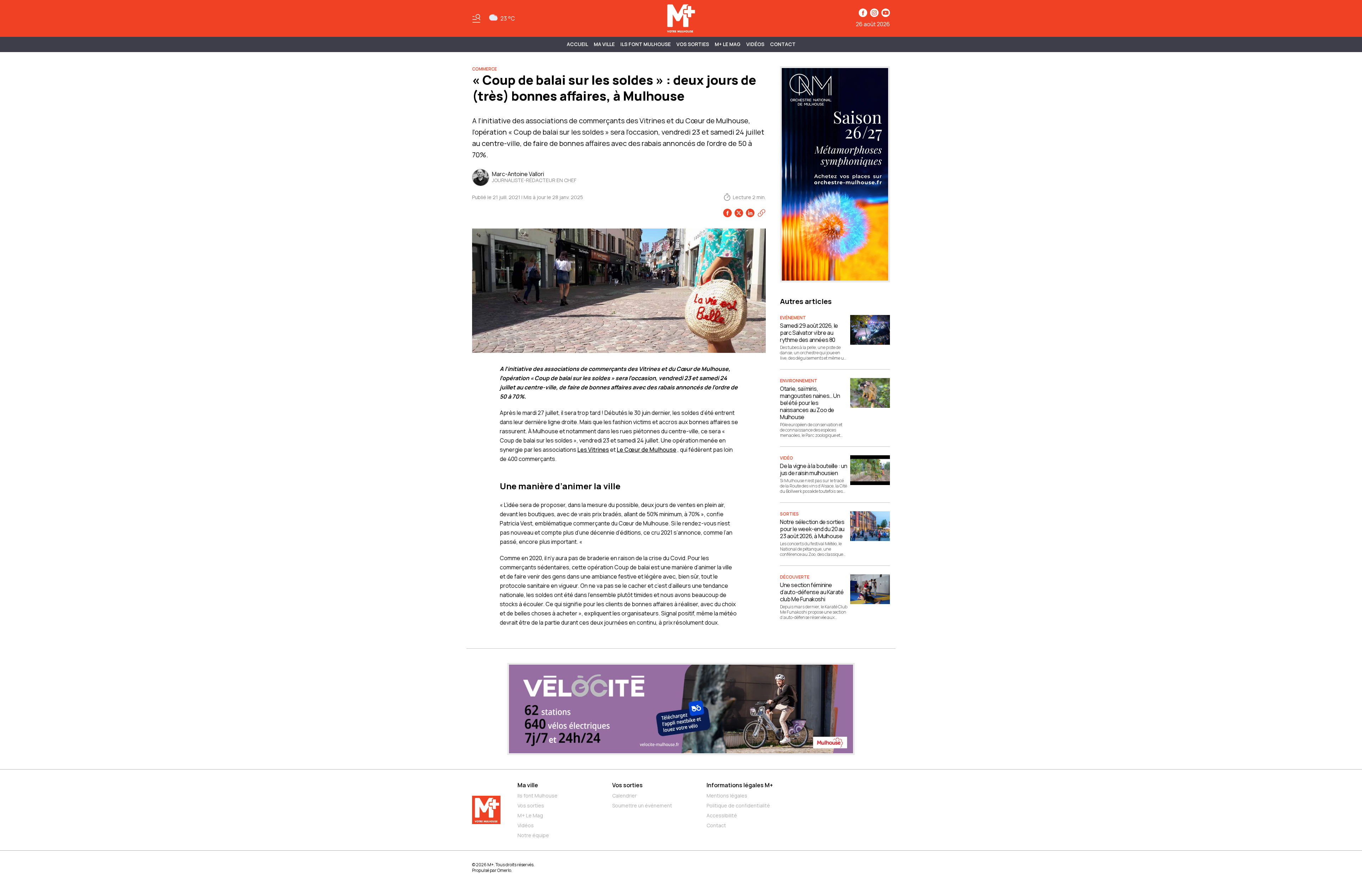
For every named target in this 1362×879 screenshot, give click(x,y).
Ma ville (527, 785)
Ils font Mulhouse (537, 795)
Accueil (577, 44)
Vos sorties (692, 44)
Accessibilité (722, 815)
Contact (783, 44)
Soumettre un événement (642, 805)
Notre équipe (533, 835)
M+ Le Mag (728, 44)
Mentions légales (727, 795)
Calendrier (624, 795)
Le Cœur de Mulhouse (646, 449)
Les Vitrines (593, 449)
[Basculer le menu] (476, 18)
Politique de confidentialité (738, 805)
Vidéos (755, 44)
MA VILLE (604, 44)
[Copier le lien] (761, 213)
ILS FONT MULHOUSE (645, 44)
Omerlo (504, 870)
